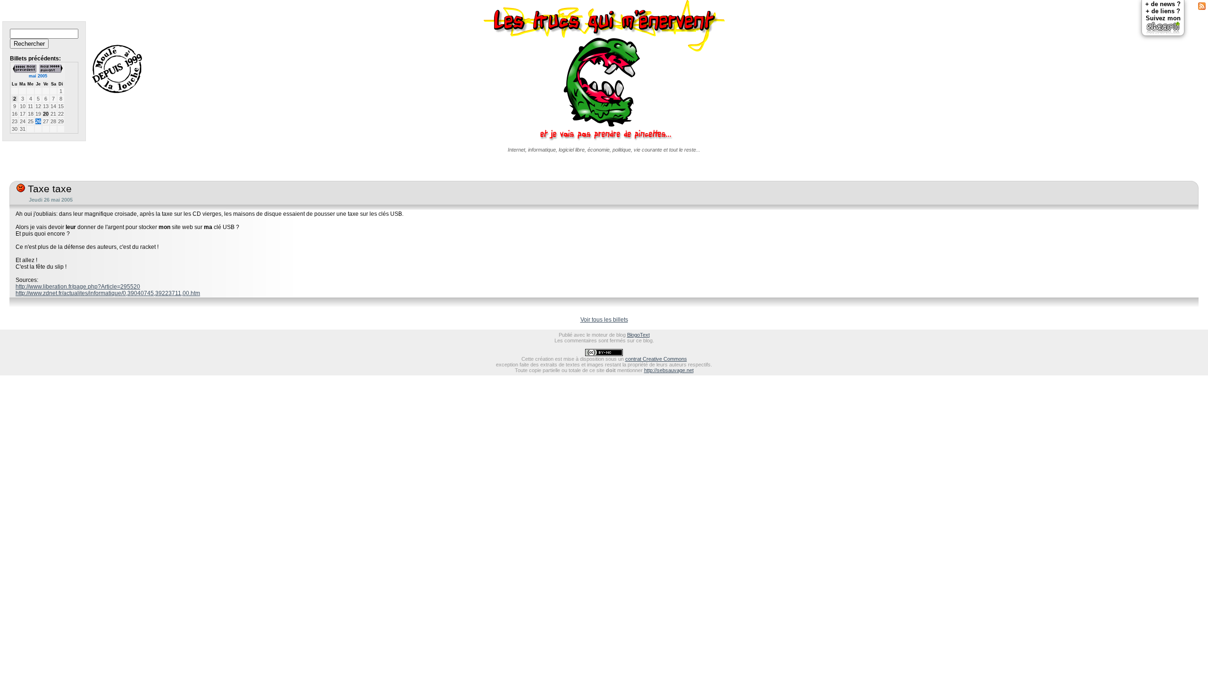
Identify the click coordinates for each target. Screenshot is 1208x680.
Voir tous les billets (604, 319)
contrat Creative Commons (656, 359)
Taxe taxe (48, 189)
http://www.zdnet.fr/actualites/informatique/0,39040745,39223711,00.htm (108, 293)
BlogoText (638, 335)
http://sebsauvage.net (669, 370)
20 (46, 114)
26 (38, 121)
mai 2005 (38, 76)
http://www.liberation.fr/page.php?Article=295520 (78, 286)
